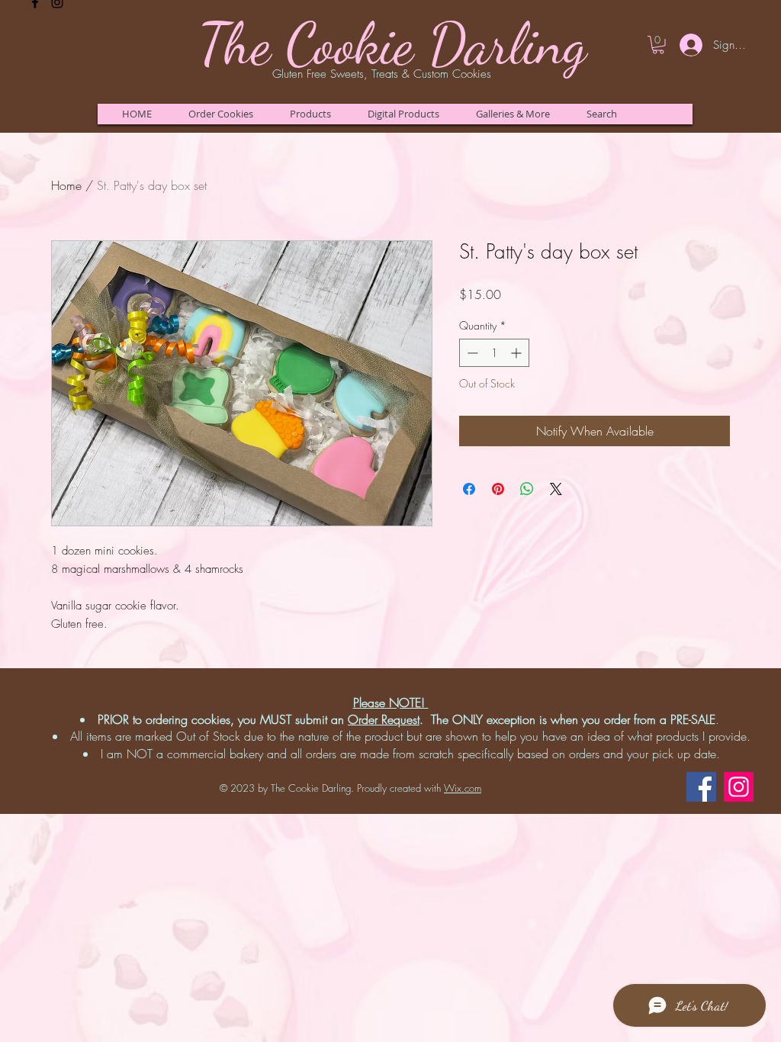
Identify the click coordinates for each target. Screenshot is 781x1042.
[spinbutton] (494, 352)
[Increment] (517, 352)
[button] (220, 114)
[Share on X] (556, 489)
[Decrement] (470, 352)
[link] (658, 45)
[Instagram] (739, 787)
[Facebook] (701, 787)
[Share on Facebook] (469, 489)
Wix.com (462, 788)
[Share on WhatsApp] (527, 489)
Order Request (383, 719)
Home (66, 185)
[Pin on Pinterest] (498, 489)
